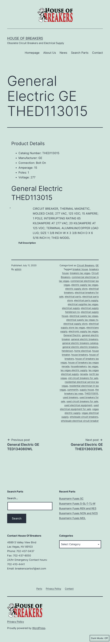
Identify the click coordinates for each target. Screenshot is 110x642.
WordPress (38, 628)
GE (97, 265)
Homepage (32, 52)
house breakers (79, 354)
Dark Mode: (97, 638)
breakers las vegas (80, 273)
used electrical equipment (78, 405)
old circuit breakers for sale (83, 378)
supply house (87, 389)
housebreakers (79, 366)
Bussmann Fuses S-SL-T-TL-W (77, 503)
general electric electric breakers (80, 346)
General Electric (72, 335)
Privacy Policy (15, 621)
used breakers (70, 397)
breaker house (80, 269)
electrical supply (71, 308)
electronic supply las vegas (83, 331)
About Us (49, 52)
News (63, 52)
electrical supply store (75, 323)
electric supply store (76, 288)
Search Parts (79, 52)
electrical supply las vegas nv (82, 319)
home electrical (82, 350)
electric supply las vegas (84, 284)
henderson (67, 350)
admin (18, 269)
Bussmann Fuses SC (71, 498)
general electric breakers (84, 339)
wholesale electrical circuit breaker (80, 420)
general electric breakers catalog (80, 343)
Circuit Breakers (85, 265)
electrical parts (73, 296)
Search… (12, 498)
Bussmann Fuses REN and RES (77, 508)
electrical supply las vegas (83, 316)
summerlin (72, 389)
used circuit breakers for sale (82, 401)
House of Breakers (25, 38)
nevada (84, 374)
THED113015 (91, 393)
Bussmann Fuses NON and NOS (78, 513)
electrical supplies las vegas (83, 304)
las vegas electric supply (74, 370)
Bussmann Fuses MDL (72, 518)
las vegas (93, 366)
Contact (97, 52)
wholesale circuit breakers (84, 416)
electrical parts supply (86, 300)
